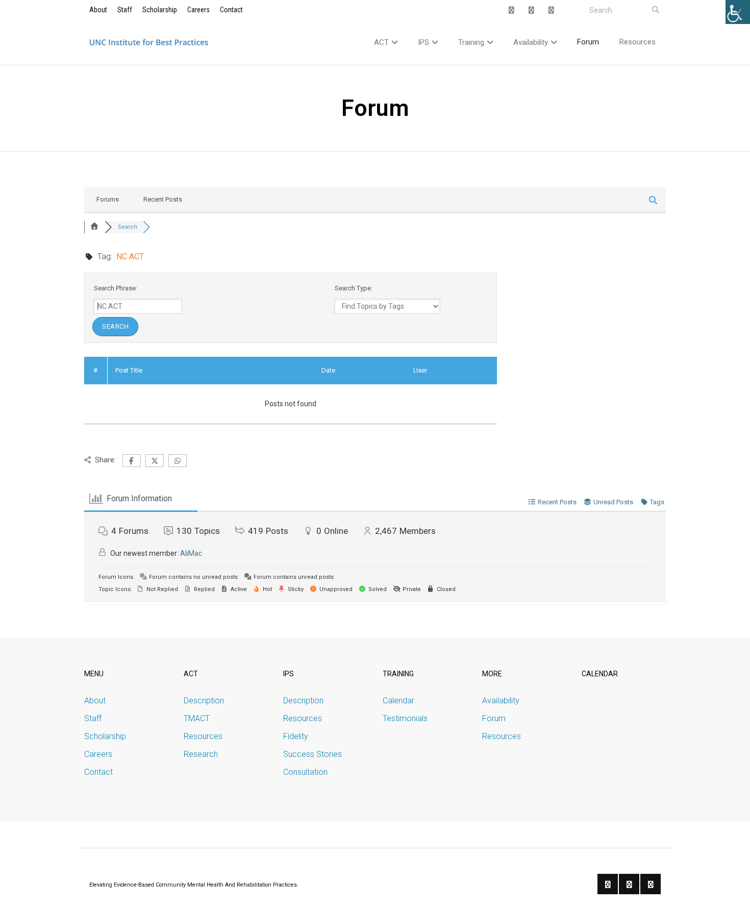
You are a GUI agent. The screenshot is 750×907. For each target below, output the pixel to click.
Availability (500, 700)
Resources (203, 736)
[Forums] (94, 227)
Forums (107, 199)
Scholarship (159, 10)
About (98, 10)
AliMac (191, 553)
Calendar (398, 700)
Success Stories (312, 754)
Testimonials (405, 718)
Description (204, 700)
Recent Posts (162, 199)
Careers (198, 10)
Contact (231, 10)
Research (201, 754)
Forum (494, 718)
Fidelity (295, 736)
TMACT (197, 718)
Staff (124, 10)
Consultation (305, 772)
